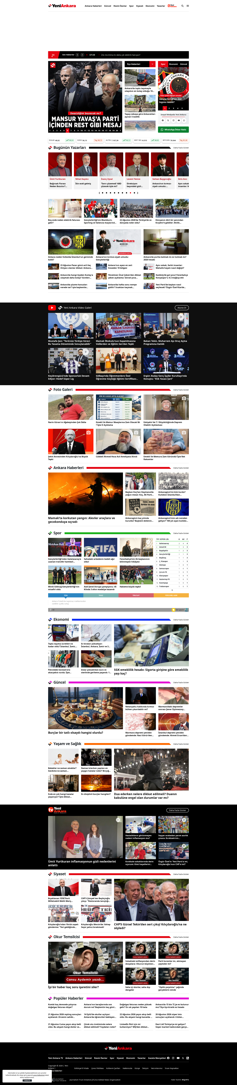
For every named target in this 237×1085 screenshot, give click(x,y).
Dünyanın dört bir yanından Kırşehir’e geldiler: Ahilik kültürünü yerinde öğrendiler (170, 221)
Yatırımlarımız (156, 1068)
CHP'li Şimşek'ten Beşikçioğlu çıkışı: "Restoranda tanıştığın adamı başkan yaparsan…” (95, 899)
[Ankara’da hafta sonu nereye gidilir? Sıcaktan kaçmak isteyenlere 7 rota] (101, 286)
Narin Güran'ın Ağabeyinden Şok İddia (67, 422)
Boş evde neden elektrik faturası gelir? (64, 221)
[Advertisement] (36, 51)
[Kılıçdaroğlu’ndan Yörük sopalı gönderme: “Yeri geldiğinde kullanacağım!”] (63, 913)
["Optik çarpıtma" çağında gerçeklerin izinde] (173, 976)
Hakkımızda (127, 1068)
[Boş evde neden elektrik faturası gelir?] (64, 208)
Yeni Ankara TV (55, 1058)
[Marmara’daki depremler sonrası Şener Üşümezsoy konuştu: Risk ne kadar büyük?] (173, 695)
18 (110, 130)
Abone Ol (182, 307)
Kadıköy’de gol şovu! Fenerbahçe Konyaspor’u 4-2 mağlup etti (172, 276)
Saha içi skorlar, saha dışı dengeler (137, 988)
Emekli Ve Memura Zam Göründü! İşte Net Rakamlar (164, 458)
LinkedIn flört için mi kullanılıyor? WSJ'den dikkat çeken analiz (133, 1025)
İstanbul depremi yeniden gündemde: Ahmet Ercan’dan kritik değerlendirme (172, 734)
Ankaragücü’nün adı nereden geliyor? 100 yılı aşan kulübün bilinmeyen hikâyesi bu (173, 519)
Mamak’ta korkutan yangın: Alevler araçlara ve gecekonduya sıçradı (81, 520)
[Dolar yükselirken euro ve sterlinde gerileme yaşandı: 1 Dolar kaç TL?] (96, 658)
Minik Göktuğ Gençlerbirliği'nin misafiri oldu (63, 588)
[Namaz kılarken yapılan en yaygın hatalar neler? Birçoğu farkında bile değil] (96, 757)
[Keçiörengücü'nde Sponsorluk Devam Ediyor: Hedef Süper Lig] (70, 360)
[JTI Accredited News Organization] (57, 1080)
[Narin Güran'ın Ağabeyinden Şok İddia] (70, 407)
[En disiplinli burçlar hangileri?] (96, 783)
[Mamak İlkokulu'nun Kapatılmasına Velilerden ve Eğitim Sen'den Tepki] (118, 325)
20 (117, 130)
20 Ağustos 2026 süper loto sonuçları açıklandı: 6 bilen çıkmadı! (169, 1015)
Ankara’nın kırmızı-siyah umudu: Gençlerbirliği (112, 258)
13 (92, 130)
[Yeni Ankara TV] (172, 5)
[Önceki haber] (77, 55)
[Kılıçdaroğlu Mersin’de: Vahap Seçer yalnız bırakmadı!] (96, 913)
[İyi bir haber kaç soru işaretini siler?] (85, 963)
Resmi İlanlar (120, 6)
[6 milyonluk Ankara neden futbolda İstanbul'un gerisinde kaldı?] (70, 242)
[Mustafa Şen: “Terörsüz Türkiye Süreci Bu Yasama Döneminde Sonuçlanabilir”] (70, 325)
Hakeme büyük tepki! (130, 586)
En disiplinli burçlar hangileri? (96, 794)
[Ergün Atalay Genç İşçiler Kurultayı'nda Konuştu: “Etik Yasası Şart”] (166, 360)
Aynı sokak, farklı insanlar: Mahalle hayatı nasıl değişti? (170, 266)
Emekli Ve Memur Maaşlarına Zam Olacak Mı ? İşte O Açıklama (118, 423)
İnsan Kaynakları (172, 1068)
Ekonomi (150, 6)
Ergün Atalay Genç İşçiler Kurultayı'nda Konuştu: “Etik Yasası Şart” (165, 377)
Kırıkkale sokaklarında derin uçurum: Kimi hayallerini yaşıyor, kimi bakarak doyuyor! (139, 863)
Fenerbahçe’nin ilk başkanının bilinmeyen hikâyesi (135, 560)
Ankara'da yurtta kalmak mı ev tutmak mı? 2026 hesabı (165, 258)
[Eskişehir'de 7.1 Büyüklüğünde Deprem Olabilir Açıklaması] (166, 407)
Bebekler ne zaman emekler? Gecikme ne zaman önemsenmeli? (62, 769)
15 (99, 130)
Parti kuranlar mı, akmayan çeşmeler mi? (172, 962)
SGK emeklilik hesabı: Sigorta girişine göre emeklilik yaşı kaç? (151, 671)
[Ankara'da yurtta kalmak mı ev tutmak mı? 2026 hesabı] (166, 242)
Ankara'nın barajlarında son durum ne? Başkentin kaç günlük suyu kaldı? (100, 1006)
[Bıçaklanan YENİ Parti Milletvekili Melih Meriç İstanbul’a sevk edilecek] (63, 887)
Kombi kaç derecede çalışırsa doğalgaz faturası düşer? (62, 1006)
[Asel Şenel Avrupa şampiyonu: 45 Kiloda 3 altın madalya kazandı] (100, 575)
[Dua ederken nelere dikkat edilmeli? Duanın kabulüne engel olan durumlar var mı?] (151, 770)
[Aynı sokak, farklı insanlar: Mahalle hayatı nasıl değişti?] (149, 266)
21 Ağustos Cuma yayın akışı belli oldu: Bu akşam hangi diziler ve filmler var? (64, 1025)
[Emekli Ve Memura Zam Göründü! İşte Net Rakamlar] (166, 441)
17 (106, 130)
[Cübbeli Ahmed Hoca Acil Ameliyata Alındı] (118, 441)
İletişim (145, 1068)
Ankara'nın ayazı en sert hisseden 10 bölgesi (120, 266)
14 (96, 130)
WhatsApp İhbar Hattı (175, 129)
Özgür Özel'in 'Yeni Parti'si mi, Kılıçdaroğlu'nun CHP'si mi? (173, 863)
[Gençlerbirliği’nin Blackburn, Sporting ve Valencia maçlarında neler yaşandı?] (100, 208)
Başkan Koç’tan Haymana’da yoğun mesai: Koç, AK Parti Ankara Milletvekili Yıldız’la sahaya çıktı (139, 493)
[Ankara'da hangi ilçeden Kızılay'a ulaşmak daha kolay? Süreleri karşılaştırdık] (53, 276)
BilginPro (185, 1080)
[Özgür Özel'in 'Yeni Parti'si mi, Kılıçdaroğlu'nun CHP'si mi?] (173, 850)
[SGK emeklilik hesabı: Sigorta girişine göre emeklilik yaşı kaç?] (151, 645)
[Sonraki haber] (82, 55)
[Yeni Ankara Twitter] (168, 120)
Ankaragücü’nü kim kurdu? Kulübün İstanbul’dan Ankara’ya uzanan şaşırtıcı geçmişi (172, 493)
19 (113, 130)
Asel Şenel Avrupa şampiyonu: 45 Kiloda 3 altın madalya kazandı (100, 588)
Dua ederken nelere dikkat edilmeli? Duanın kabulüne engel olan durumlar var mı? (145, 796)
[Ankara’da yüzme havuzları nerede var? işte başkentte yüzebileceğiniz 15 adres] (53, 286)
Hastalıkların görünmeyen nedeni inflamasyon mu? (138, 837)
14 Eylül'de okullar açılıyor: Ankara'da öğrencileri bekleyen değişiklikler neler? (99, 1015)
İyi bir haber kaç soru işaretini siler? (73, 987)
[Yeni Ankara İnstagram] (173, 120)
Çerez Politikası (97, 1068)
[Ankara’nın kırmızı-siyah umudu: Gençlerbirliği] (118, 242)
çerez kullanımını (39, 1075)
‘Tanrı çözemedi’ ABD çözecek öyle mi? (118, 55)
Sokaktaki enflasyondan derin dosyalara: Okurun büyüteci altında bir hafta (140, 962)
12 (89, 130)
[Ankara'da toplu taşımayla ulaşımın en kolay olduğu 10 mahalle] (140, 77)
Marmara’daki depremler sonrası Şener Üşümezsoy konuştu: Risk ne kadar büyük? (170, 708)
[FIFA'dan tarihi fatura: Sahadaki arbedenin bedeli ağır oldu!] (100, 547)
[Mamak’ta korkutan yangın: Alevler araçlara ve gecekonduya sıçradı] (85, 494)
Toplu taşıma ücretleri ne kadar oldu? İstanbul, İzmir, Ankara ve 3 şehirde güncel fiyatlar (61, 645)
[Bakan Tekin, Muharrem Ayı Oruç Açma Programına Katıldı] (166, 325)
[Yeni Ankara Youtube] (178, 120)
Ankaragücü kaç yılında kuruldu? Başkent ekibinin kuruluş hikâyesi (138, 519)
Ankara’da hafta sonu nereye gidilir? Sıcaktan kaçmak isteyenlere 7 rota (122, 286)
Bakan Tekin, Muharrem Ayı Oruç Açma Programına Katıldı (165, 342)
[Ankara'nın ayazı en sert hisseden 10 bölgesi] (101, 266)
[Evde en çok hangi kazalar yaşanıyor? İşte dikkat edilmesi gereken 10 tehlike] (63, 783)
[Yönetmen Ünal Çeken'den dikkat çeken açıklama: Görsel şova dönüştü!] (101, 276)
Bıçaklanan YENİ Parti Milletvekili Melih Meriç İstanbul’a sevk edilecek (59, 899)
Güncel (107, 6)
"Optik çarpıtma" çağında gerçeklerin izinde (171, 988)
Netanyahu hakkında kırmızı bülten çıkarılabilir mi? (139, 708)
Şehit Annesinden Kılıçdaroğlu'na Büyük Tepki (68, 458)
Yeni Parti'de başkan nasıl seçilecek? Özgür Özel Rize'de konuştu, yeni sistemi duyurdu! (171, 286)
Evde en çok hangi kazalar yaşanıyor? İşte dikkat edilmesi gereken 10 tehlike (61, 795)
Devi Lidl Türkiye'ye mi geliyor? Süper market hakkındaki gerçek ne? (172, 1025)
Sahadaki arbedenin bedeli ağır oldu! (99, 560)
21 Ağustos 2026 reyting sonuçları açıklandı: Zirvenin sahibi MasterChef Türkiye (64, 1015)
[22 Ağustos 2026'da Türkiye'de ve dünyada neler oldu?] (136, 208)
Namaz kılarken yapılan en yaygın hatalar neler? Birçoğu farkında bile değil (95, 769)
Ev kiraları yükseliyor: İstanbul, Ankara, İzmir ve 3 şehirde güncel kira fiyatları (95, 645)
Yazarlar (161, 6)
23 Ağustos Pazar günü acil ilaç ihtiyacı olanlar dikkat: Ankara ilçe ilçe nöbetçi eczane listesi (75, 266)
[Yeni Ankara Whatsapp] (184, 120)
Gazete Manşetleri (157, 1058)
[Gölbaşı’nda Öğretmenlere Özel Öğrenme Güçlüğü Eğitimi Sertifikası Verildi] (118, 360)
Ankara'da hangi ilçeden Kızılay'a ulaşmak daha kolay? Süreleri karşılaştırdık (76, 276)
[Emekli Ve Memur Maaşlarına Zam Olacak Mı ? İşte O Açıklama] (118, 407)
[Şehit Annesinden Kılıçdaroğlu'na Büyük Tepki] (70, 441)
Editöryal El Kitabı (81, 1068)
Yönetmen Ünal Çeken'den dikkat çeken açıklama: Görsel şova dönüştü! (124, 276)
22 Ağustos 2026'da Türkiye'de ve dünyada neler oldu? (135, 221)
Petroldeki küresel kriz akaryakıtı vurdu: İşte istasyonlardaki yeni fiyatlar (62, 671)
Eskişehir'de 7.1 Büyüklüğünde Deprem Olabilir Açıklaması (163, 423)
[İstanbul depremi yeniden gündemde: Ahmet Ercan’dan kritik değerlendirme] (173, 721)
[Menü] (187, 6)
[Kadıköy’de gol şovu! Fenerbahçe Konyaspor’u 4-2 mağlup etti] (149, 276)
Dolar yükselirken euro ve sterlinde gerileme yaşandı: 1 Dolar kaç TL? (95, 671)
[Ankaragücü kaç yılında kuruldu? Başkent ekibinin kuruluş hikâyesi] (140, 507)
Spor (131, 6)
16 (103, 130)
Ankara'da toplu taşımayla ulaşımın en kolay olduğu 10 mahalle (139, 89)
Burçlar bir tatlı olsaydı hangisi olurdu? (75, 732)
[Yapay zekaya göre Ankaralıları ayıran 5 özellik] (140, 103)
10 (81, 130)
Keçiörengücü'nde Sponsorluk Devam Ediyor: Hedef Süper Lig (68, 377)
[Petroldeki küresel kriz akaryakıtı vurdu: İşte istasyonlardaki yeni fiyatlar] (63, 658)
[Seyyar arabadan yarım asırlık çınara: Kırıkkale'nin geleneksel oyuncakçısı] (173, 824)
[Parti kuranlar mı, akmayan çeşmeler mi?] (173, 950)
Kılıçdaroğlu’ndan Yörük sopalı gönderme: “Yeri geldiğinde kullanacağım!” (63, 925)
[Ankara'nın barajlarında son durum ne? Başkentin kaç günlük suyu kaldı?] (140, 129)
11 (85, 130)
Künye (137, 1068)
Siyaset (139, 6)
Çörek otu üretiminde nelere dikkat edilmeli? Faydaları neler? (100, 1025)
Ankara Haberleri (93, 6)
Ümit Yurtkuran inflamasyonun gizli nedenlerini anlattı (82, 863)
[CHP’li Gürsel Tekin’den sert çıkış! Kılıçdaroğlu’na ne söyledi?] (151, 900)
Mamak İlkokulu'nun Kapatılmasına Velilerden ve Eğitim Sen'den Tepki (116, 342)
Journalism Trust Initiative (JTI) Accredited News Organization (95, 1080)
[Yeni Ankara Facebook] (162, 120)
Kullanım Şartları (113, 1068)
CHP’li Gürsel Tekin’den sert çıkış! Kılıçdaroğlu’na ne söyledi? (150, 926)
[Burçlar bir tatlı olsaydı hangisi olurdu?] (85, 708)
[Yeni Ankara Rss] (187, 1058)
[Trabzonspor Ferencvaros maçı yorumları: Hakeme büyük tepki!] (136, 575)
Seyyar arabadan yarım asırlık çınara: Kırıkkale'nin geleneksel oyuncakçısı (173, 837)
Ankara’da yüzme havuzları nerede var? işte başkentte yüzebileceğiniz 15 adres (73, 286)
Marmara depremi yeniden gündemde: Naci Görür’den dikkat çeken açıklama (138, 734)
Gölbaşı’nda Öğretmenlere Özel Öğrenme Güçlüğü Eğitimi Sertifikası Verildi (116, 377)
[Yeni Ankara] (62, 5)
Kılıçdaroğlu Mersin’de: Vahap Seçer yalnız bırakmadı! (95, 925)
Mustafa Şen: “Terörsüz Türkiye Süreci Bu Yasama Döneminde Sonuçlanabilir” (69, 342)
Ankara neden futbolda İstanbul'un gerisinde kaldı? (70, 258)
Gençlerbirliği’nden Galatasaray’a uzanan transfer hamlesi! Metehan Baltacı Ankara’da (64, 560)
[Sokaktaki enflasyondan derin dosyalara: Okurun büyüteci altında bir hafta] (140, 950)
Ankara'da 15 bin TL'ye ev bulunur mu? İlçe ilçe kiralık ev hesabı (172, 1006)
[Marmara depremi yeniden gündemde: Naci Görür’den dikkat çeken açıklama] (140, 721)
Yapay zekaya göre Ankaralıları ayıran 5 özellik (140, 115)
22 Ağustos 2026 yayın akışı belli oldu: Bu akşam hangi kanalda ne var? (136, 1015)
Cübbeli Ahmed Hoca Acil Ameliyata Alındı (116, 456)
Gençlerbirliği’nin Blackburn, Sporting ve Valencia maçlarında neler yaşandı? (100, 221)
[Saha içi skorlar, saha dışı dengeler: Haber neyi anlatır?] (140, 976)
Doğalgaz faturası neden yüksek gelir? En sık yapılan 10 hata (136, 1006)
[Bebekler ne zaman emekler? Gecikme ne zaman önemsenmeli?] (63, 757)
